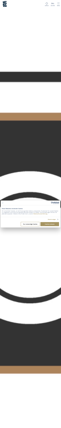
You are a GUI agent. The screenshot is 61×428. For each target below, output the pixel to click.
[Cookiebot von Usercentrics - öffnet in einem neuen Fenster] (52, 203)
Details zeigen (52, 219)
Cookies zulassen (50, 224)
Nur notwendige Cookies (30, 224)
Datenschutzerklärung (40, 214)
